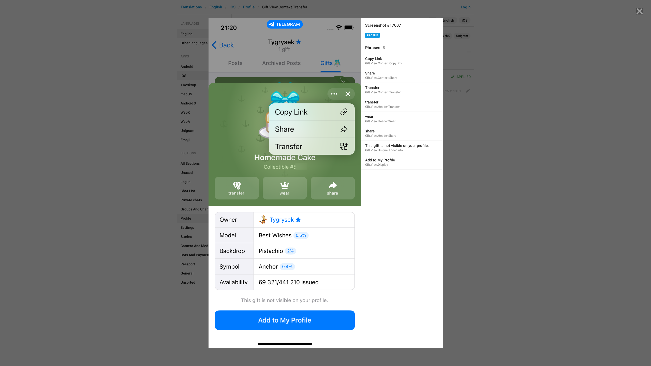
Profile (372, 35)
